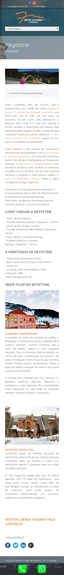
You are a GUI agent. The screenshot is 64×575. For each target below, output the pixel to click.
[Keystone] (32, 83)
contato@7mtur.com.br (17, 6)
